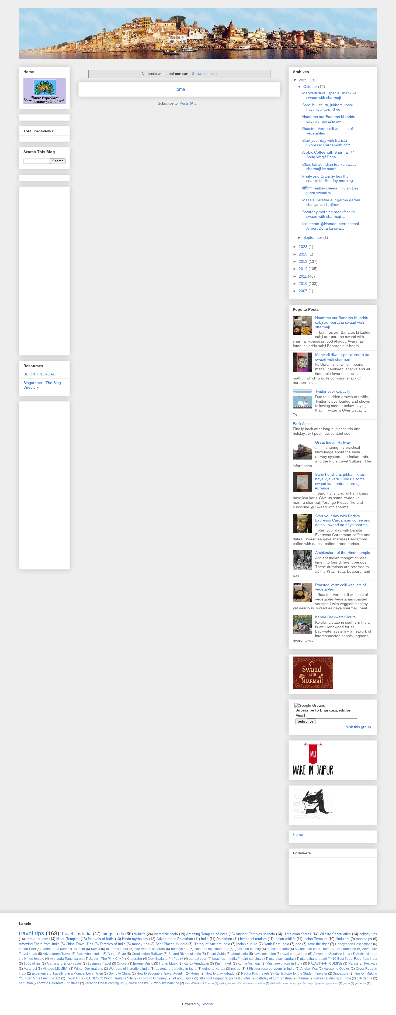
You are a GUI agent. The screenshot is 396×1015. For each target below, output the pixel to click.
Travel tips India (76, 933)
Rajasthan (224, 939)
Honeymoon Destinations (353, 944)
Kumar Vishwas (249, 963)
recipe (235, 968)
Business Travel (99, 963)
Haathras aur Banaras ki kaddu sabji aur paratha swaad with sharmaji (341, 322)
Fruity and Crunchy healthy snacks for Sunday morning (327, 178)
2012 (303, 269)
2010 (303, 283)
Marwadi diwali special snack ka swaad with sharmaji (329, 95)
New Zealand (158, 958)
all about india (182, 978)
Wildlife (139, 934)
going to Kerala (213, 968)
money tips (140, 944)
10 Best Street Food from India (354, 958)
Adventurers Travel (57, 953)
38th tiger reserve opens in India (270, 968)
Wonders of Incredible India (129, 968)
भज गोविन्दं (289, 983)
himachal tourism (253, 939)
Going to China (120, 973)
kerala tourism (37, 939)
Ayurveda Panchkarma (66, 958)
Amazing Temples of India (206, 934)
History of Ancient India (211, 944)
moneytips (364, 939)
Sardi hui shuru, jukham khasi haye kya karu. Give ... (327, 107)
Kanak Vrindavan (196, 963)
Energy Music (143, 963)
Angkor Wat (309, 968)
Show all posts (204, 73)
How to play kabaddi (221, 973)
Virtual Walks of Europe (199, 983)
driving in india (340, 978)
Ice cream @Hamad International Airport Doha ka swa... (330, 226)
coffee (318, 978)
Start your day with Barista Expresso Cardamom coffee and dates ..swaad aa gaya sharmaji (342, 520)
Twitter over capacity (332, 391)
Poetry (178, 958)
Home (179, 89)
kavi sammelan (265, 953)
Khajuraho (134, 958)
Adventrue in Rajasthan (175, 939)
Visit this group (358, 727)
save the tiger (318, 944)
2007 (303, 291)
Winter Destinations (88, 968)
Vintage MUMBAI (55, 968)
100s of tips (32, 963)
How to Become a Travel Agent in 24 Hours (168, 973)
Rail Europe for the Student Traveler (301, 973)
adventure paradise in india (176, 968)
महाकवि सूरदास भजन (328, 983)
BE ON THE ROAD (39, 374)
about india (239, 953)
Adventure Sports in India (331, 953)
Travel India (74, 978)
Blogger (207, 1004)
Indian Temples (315, 939)
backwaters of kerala (149, 949)
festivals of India (101, 939)
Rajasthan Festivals (362, 963)
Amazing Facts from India (39, 944)
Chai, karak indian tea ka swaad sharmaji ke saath (329, 166)
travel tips (31, 933)
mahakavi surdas (281, 958)
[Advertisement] (45, 269)
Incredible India (166, 934)
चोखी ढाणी (275, 983)
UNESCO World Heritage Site (111, 978)
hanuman (26, 983)
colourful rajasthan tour (211, 949)
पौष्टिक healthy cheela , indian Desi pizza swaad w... (330, 190)
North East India (276, 944)
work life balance (166, 983)
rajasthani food (278, 949)
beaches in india (224, 958)
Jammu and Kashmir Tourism (63, 949)
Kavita (95, 949)
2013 (303, 261)
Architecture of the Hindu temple (342, 552)
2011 (303, 276)
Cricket (122, 963)
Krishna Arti (223, 963)
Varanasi (30, 968)
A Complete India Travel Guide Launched (325, 949)
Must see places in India (284, 963)
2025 (303, 80)
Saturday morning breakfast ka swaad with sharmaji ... (328, 214)
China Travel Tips (79, 944)
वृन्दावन (346, 983)
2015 (303, 254)
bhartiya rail (180, 949)
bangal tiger (197, 958)
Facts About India (89, 953)
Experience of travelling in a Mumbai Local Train (67, 973)
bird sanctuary (252, 958)
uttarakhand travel (313, 958)
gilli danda (364, 978)
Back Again (302, 424)
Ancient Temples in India (255, 934)
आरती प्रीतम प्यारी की (229, 983)
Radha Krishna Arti (255, 973)
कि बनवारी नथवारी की (254, 983)
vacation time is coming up (104, 983)
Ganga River (116, 953)
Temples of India (113, 944)
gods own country (248, 949)
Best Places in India (171, 944)
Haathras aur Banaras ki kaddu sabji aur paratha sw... (328, 119)
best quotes (242, 978)
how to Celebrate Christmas (59, 983)
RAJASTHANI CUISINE (325, 963)
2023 (303, 246)
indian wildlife (285, 939)
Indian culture (246, 944)
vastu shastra (139, 983)
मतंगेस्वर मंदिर (306, 983)
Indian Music (168, 963)
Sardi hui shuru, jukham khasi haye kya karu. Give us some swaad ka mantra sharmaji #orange (340, 481)
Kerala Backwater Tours (335, 617)
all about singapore (213, 978)
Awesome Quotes (337, 968)
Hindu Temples (67, 939)
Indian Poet (27, 949)
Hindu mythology (135, 939)
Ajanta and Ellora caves (64, 963)
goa (298, 944)
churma (303, 978)
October (310, 86)
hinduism (342, 939)
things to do (113, 933)
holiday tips (368, 934)
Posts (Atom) (190, 103)
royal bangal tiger (295, 953)
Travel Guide (216, 953)
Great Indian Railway (333, 442)
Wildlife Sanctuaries (335, 934)
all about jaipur (117, 949)
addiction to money (153, 978)
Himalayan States (297, 934)
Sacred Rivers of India (184, 953)
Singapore (340, 973)
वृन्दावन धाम (360, 983)
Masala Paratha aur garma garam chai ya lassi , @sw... (331, 202)
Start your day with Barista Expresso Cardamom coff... (327, 142)
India (205, 939)
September (313, 237)
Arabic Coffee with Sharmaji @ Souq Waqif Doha (328, 154)
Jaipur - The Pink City (105, 958)
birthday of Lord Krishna (274, 978)
